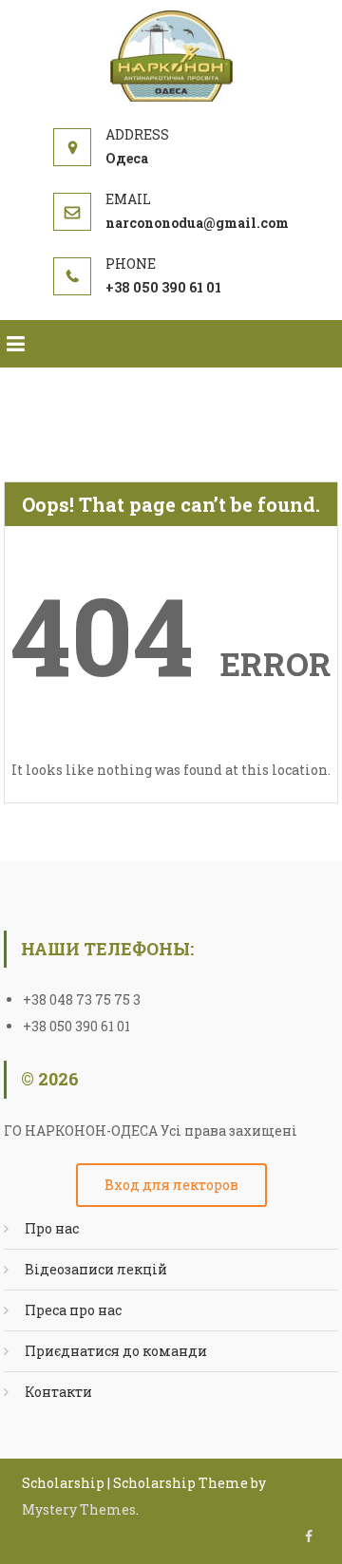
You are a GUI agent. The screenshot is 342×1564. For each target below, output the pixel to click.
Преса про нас (73, 1310)
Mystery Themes (79, 1509)
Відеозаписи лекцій (96, 1269)
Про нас (52, 1228)
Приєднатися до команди (116, 1351)
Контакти (58, 1392)
